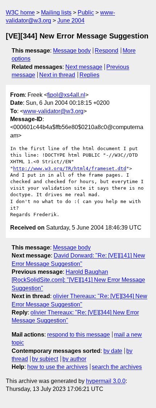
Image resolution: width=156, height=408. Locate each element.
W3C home (20, 12)
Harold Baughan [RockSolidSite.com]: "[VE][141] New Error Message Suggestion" (78, 280)
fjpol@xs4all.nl (66, 95)
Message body (72, 51)
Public (86, 12)
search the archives (117, 367)
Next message (83, 67)
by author (74, 359)
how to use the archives (57, 367)
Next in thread (57, 75)
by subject (45, 359)
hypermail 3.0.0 (106, 381)
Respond (106, 51)
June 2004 (71, 20)
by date (112, 351)
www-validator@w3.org (53, 111)
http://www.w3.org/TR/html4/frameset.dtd (69, 168)
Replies (89, 75)
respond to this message (78, 334)
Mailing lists (56, 12)
